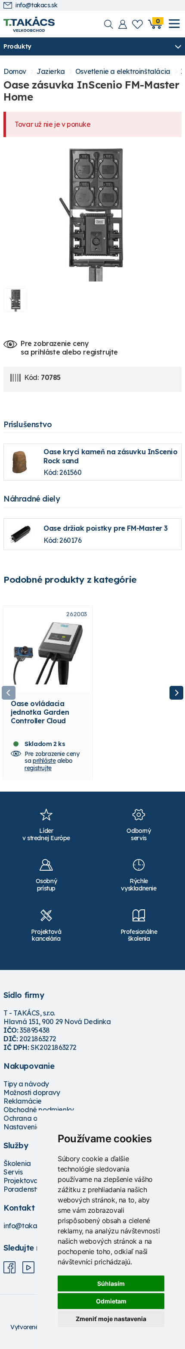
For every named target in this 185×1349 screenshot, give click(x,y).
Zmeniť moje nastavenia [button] (111, 1318)
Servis (13, 1172)
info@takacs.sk (36, 5)
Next (176, 693)
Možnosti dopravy (31, 1092)
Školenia (17, 1163)
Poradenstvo (23, 1189)
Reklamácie (22, 1101)
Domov (14, 71)
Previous (8, 693)
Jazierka (51, 71)
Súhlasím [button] (111, 1283)
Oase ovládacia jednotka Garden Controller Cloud (40, 712)
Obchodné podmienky (38, 1109)
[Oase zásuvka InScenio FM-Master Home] (92, 212)
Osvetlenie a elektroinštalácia (122, 71)
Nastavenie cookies (34, 1127)
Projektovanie (25, 1180)
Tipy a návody (26, 1084)
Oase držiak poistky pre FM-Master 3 (105, 528)
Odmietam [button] (111, 1301)
